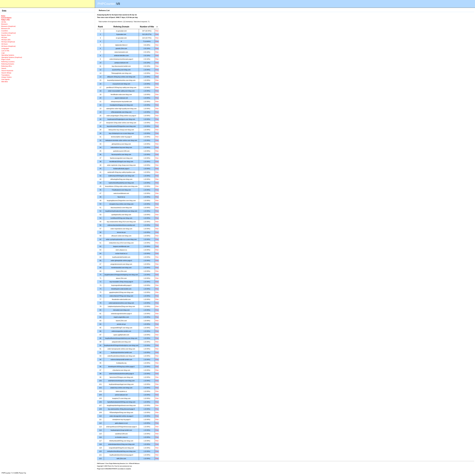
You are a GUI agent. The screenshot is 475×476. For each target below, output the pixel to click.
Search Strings (6, 73)
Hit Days (4, 37)
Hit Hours (4, 44)
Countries (4, 31)
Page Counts (5, 59)
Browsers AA (5, 28)
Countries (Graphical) (8, 33)
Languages (5, 48)
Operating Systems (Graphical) (11, 57)
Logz (3, 53)
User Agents (5, 79)
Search (3, 68)
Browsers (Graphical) (8, 26)
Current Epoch (6, 18)
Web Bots (4, 81)
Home (3, 16)
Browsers (4, 24)
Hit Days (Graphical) (8, 42)
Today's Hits (5, 20)
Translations (5, 75)
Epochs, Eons (6, 35)
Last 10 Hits (5, 50)
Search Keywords (7, 70)
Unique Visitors (6, 77)
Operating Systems (7, 55)
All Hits (3, 22)
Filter (157, 31)
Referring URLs (6, 66)
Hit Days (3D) (5, 39)
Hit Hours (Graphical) (8, 46)
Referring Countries (8, 61)
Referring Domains (7, 64)
